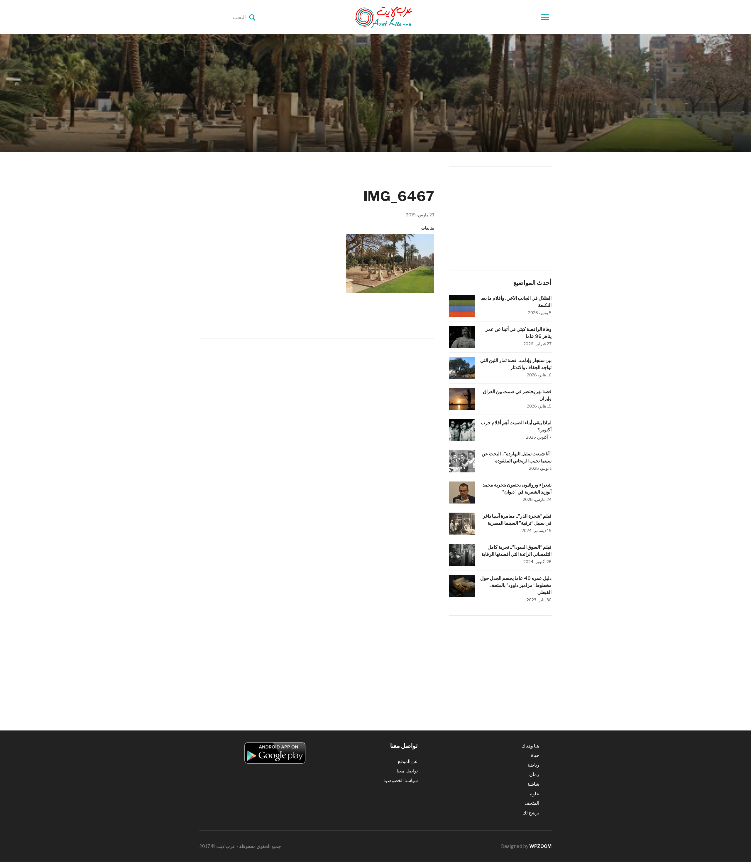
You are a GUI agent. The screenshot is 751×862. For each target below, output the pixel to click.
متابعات (427, 227)
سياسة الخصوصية (400, 780)
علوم (534, 794)
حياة (535, 755)
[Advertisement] (316, 392)
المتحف (532, 803)
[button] (390, 263)
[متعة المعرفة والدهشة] (398, 16)
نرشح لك (530, 813)
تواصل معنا (407, 771)
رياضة (533, 765)
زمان (534, 774)
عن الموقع (408, 761)
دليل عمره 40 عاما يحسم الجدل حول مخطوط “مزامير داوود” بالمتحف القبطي (516, 585)
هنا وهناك (530, 746)
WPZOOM (540, 846)
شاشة (533, 784)
